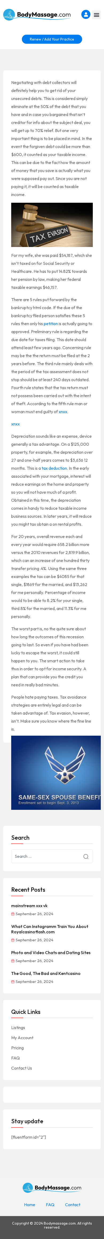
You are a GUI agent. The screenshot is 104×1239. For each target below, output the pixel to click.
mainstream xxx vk (29, 905)
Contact (72, 1204)
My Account (22, 1037)
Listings (18, 1027)
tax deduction (54, 468)
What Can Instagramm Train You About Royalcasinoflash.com (49, 929)
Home (29, 1204)
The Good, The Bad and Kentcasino (46, 973)
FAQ (15, 1058)
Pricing (17, 1047)
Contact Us (21, 1068)
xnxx (63, 411)
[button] (96, 14)
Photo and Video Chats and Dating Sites (50, 952)
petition (51, 323)
